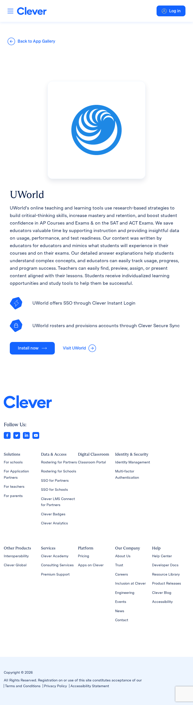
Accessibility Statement (89, 686)
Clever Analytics (54, 523)
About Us (122, 556)
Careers (121, 574)
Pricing (83, 556)
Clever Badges (53, 514)
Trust (119, 565)
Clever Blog (161, 593)
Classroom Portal (92, 462)
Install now (28, 348)
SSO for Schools (54, 489)
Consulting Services (57, 565)
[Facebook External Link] (7, 435)
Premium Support (55, 574)
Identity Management (132, 462)
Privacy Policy (55, 686)
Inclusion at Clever (130, 583)
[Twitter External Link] (16, 435)
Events (120, 602)
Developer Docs (165, 565)
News (119, 611)
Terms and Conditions (22, 686)
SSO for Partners (55, 480)
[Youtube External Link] (35, 435)
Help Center (162, 556)
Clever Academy (54, 556)
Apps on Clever (91, 565)
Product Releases (166, 583)
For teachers (14, 486)
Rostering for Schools (58, 471)
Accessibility (162, 602)
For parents (13, 496)
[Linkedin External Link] (26, 435)
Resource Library (166, 574)
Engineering (124, 593)
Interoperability (16, 556)
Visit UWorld (74, 348)
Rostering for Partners (59, 462)
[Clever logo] (31, 11)
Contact (121, 620)
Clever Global (15, 565)
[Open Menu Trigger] (10, 11)
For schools (13, 462)
